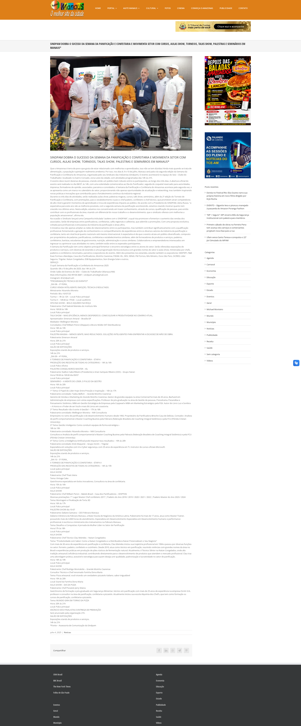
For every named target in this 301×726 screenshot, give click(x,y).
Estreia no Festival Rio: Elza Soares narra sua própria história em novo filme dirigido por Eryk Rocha (227, 195)
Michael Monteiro (215, 309)
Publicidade (212, 335)
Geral (209, 303)
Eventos (210, 296)
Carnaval (211, 264)
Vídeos (210, 360)
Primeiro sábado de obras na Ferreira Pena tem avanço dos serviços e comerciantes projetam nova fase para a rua (226, 227)
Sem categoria (213, 354)
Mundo (210, 315)
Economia (211, 270)
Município (211, 322)
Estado (210, 290)
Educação (211, 277)
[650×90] (213, 22)
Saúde (209, 347)
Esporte (210, 283)
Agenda (210, 258)
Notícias (67, 632)
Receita (210, 341)
